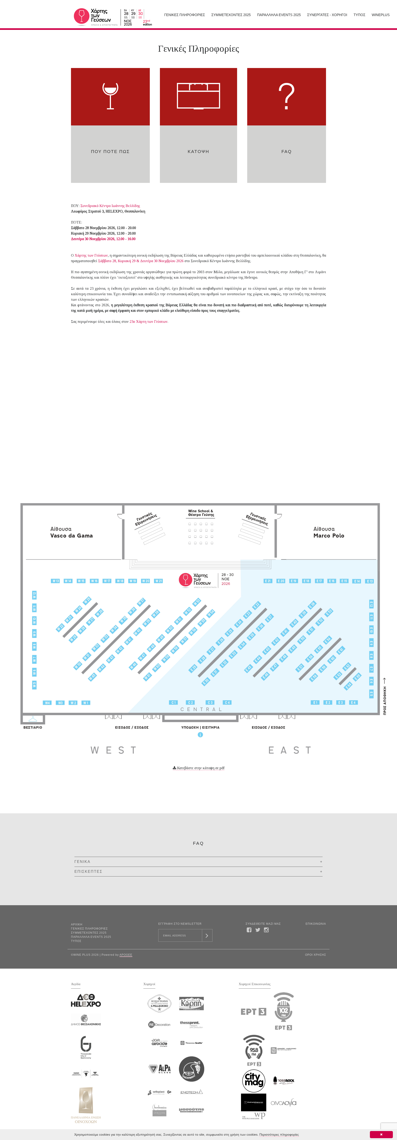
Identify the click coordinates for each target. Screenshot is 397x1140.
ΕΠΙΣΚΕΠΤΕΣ (88, 871)
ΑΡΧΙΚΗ (76, 924)
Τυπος (359, 15)
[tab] (198, 862)
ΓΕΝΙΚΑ (82, 862)
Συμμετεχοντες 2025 (231, 15)
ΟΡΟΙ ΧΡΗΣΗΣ (315, 954)
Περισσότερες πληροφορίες (279, 1134)
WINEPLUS (381, 15)
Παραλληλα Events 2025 (279, 15)
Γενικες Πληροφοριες (184, 15)
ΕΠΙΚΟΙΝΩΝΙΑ (316, 923)
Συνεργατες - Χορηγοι (327, 15)
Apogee (125, 954)
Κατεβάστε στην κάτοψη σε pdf (200, 768)
